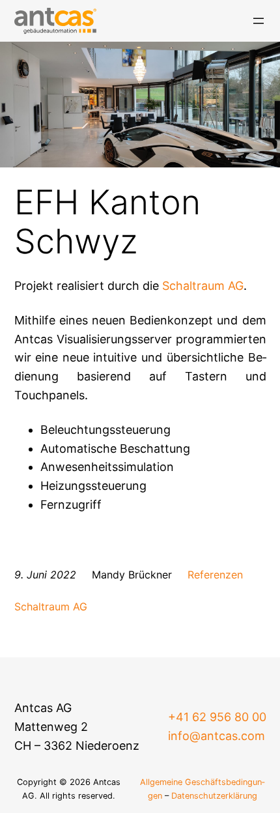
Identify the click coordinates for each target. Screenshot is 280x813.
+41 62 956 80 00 (217, 717)
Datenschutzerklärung (214, 796)
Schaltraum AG (203, 285)
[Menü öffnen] (258, 21)
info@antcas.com (216, 736)
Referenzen (215, 574)
